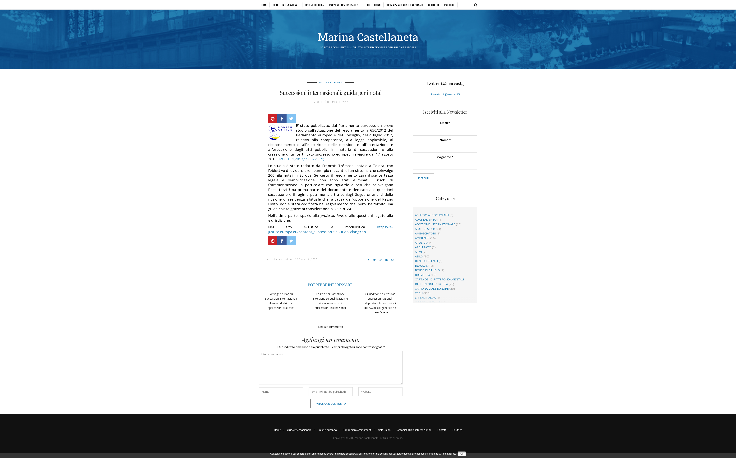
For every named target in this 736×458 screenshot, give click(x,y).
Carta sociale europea (432, 288)
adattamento (426, 219)
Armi (418, 252)
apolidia (421, 242)
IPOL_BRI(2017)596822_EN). (302, 158)
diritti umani (373, 5)
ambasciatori (425, 233)
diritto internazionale (286, 5)
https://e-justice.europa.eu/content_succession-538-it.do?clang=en (330, 229)
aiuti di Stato (426, 229)
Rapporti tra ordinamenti (344, 5)
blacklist (422, 265)
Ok (461, 453)
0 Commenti (303, 259)
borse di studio (427, 270)
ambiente (422, 238)
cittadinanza (425, 298)
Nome (445, 140)
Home (264, 5)
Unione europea (314, 5)
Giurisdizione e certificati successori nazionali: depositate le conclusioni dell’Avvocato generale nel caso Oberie (380, 303)
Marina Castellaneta (368, 37)
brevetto (422, 275)
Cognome (445, 157)
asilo (419, 256)
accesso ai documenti (432, 215)
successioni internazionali (279, 259)
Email (445, 123)
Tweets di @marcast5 (445, 94)
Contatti (433, 5)
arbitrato (423, 247)
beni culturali (426, 261)
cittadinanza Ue (427, 302)
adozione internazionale (435, 224)
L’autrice (449, 5)
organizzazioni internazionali (404, 5)
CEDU (419, 293)
